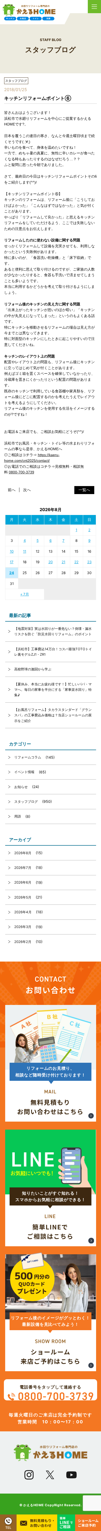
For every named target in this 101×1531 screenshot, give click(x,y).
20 (50, 562)
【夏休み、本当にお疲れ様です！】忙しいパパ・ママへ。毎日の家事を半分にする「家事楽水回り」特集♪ (53, 689)
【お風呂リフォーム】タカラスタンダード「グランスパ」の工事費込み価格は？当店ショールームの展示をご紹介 (53, 715)
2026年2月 (22, 942)
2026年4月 (23, 912)
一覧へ (84, 490)
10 (12, 551)
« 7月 (24, 594)
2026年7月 (22, 868)
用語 (17, 816)
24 (11, 573)
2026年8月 (22, 853)
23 (89, 562)
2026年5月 (22, 897)
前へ (12, 490)
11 (24, 551)
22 (76, 562)
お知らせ (21, 787)
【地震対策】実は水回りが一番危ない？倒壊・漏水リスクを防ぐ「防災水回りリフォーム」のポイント (53, 631)
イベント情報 (24, 772)
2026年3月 (22, 927)
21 (63, 562)
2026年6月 (22, 882)
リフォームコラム (27, 757)
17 (11, 562)
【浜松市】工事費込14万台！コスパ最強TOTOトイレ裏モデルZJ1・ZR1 (53, 651)
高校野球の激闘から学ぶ (32, 669)
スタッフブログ (26, 801)
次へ (27, 490)
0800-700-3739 (21, 472)
